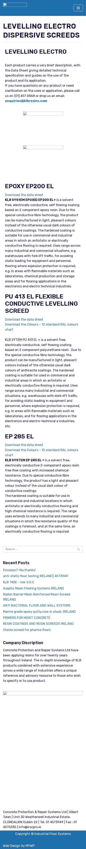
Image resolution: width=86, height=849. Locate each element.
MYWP (30, 846)
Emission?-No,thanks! (19, 570)
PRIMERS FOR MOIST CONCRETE (26, 618)
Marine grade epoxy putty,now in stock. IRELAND (39, 611)
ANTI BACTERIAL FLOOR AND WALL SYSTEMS (37, 605)
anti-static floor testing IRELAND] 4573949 (35, 576)
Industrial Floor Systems (52, 834)
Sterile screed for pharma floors (27, 630)
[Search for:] (43, 549)
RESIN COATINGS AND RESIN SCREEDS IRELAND (38, 624)
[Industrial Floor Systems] (15, 8)
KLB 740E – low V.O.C (18, 582)
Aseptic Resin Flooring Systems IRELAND (33, 588)
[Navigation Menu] (78, 8)
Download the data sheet (24, 195)
